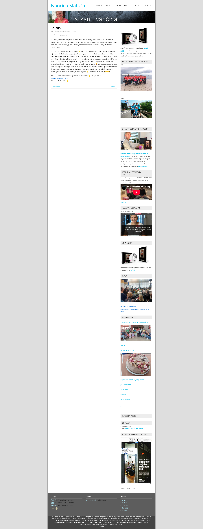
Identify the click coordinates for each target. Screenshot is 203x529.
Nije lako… (124, 395)
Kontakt (148, 6)
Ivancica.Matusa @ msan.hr (134, 429)
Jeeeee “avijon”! (126, 385)
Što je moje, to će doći (127, 350)
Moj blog (138, 6)
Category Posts (129, 416)
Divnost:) (123, 407)
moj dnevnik (63, 35)
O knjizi (99, 6)
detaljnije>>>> (143, 166)
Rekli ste (127, 6)
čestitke (123, 345)
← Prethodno (55, 87)
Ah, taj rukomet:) (126, 400)
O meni (108, 6)
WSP (52, 503)
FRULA (53, 500)
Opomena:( (124, 390)
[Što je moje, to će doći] (136, 364)
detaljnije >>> (125, 202)
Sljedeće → (113, 87)
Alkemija (54, 505)
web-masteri (91, 500)
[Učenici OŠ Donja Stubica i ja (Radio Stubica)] (136, 333)
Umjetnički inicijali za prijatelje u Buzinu (133, 380)
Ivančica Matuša (68, 5)
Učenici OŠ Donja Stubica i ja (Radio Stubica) (134, 322)
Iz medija (117, 6)
